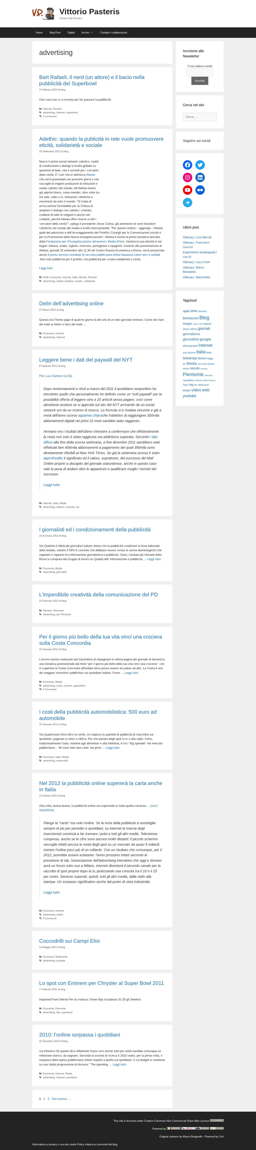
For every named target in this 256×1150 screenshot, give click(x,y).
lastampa (190, 358)
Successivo (61, 1098)
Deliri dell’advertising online (71, 303)
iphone (191, 352)
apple (186, 311)
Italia (74, 277)
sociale (78, 281)
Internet (47, 108)
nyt (77, 507)
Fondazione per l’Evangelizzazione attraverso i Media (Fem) (84, 241)
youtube (60, 960)
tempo (187, 390)
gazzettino (79, 685)
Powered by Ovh (214, 1136)
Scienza (211, 380)
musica (204, 368)
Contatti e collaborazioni (113, 32)
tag (191, 384)
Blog (204, 317)
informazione (190, 345)
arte (194, 311)
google (205, 339)
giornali (204, 328)
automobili (62, 760)
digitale (207, 323)
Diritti (46, 277)
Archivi (85, 32)
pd (57, 614)
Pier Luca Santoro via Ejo (55, 376)
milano (210, 363)
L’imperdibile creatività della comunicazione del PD (98, 594)
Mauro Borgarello (192, 1136)
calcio (195, 324)
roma (205, 380)
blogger (187, 323)
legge (210, 358)
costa (59, 685)
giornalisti (61, 572)
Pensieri (57, 108)
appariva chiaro (90, 415)
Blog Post (55, 32)
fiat (58, 1012)
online (59, 914)
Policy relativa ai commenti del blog (97, 1144)
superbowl (72, 112)
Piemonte (58, 610)
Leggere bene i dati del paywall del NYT (86, 360)
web (206, 390)
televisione (203, 385)
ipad (185, 352)
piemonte (208, 375)
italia (200, 351)
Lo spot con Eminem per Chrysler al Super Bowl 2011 (101, 983)
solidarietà (89, 281)
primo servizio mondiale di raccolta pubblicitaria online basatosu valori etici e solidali (105, 254)
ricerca (198, 380)
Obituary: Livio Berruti (197, 237)
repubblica (188, 380)
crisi (201, 324)
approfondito (53, 458)
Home (39, 32)
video (196, 390)
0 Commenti (49, 689)
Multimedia (61, 956)
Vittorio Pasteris (89, 11)
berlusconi (191, 318)
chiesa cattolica (64, 281)
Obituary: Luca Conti (196, 262)
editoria (60, 507)
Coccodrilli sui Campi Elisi (69, 941)
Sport (185, 385)
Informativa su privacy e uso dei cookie (54, 1144)
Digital (71, 32)
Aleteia (90, 174)
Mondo (83, 277)
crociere (68, 685)
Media (63, 503)
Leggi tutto (46, 268)
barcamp (202, 311)
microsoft (202, 364)
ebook (186, 329)
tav (195, 385)
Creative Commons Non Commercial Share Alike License (176, 1120)
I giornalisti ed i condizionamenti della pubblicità (95, 529)
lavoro (202, 358)
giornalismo (191, 334)
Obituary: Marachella (196, 277)
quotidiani (71, 1077)
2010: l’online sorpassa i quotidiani (79, 1035)
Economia (55, 277)
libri (184, 364)
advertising (49, 112)
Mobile (186, 368)
